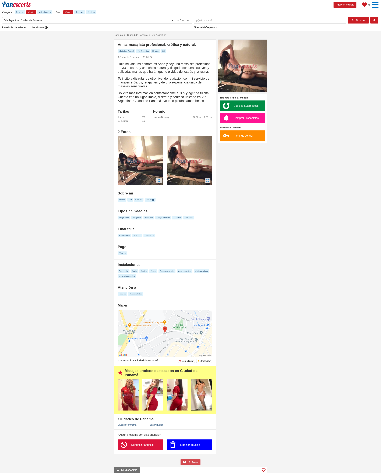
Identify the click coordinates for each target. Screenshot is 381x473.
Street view (204, 360)
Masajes (31, 12)
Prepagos (19, 12)
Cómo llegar (186, 361)
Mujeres (68, 12)
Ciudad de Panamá (127, 424)
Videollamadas (45, 12)
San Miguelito (156, 424)
